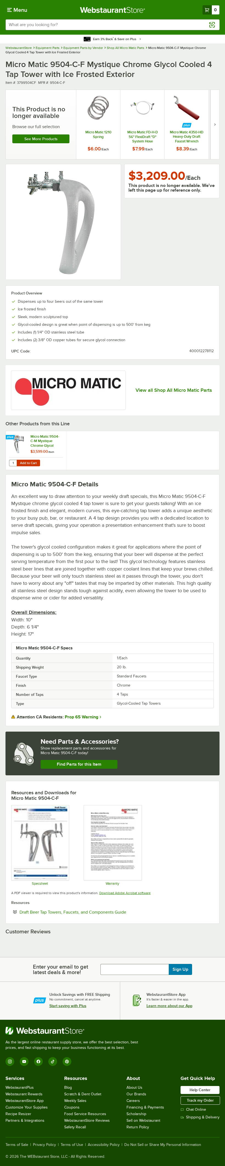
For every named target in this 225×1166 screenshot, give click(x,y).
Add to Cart (28, 463)
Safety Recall (75, 1127)
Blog (68, 1087)
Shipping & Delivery (203, 1117)
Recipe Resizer (18, 1114)
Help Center (200, 1090)
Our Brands (136, 1094)
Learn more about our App (169, 1006)
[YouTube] (24, 1061)
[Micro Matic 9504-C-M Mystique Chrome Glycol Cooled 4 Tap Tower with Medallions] (36, 450)
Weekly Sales (75, 1101)
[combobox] (112, 24)
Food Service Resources (85, 1114)
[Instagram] (9, 1061)
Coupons (72, 1107)
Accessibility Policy (104, 1145)
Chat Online (196, 1109)
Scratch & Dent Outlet (82, 1094)
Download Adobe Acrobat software (125, 893)
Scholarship (136, 1114)
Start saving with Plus (67, 1006)
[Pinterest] (67, 1061)
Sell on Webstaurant (143, 1120)
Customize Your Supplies (26, 1107)
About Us (134, 1087)
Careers (133, 1101)
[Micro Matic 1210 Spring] (98, 124)
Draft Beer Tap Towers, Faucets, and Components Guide (89, 911)
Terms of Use (72, 1145)
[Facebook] (38, 1061)
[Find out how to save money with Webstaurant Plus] (187, 125)
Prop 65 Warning (81, 717)
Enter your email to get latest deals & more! (60, 969)
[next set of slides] (214, 124)
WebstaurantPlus (19, 1087)
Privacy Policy (44, 1145)
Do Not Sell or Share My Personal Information (162, 1145)
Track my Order (200, 1100)
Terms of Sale (16, 1145)
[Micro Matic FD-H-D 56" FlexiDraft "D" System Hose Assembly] (142, 124)
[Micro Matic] (68, 390)
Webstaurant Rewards (24, 1094)
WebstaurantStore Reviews (87, 1120)
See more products (41, 139)
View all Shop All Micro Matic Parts (174, 390)
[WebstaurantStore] (74, 1030)
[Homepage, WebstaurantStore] (112, 10)
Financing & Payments (145, 1107)
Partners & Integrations (24, 1120)
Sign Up (180, 969)
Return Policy (137, 1127)
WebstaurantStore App (24, 1101)
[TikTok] (52, 1061)
